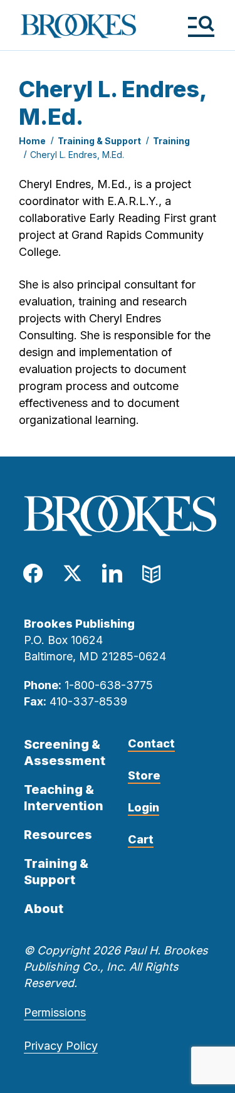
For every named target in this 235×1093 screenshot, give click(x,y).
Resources (58, 834)
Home (32, 140)
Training (171, 140)
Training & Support (99, 140)
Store (144, 775)
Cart (141, 839)
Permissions (55, 1012)
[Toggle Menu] (201, 26)
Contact (151, 743)
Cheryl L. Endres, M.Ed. (77, 154)
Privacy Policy (61, 1045)
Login (143, 807)
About (43, 908)
